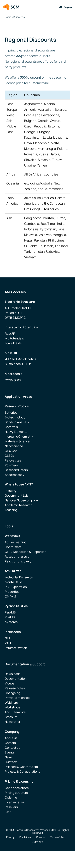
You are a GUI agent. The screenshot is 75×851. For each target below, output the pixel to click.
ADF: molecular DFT (18, 308)
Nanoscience (14, 446)
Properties (12, 592)
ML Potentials (14, 338)
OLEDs (9, 456)
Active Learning (16, 542)
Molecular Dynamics (19, 577)
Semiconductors (16, 470)
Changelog (12, 693)
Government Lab (16, 495)
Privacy (10, 837)
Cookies (40, 837)
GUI (7, 638)
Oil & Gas (11, 451)
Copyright (37, 841)
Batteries (11, 412)
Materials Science (17, 441)
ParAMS (10, 612)
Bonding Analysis (17, 422)
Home (8, 17)
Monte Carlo (13, 582)
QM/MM (10, 596)
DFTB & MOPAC (15, 318)
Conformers (13, 547)
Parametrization (16, 648)
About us (11, 738)
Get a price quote (17, 788)
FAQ (8, 812)
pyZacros (11, 622)
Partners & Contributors (21, 767)
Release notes (15, 688)
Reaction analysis (17, 556)
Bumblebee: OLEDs (18, 364)
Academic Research (18, 505)
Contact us (12, 747)
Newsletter (12, 722)
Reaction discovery (18, 561)
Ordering (11, 797)
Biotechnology (15, 417)
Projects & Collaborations (22, 771)
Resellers (11, 807)
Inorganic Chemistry (19, 436)
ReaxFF (10, 333)
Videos (9, 683)
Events (10, 752)
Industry (10, 491)
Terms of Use (57, 837)
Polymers (11, 465)
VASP (8, 643)
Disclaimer (25, 837)
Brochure (11, 717)
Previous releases (17, 698)
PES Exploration (16, 587)
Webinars (11, 702)
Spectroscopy (14, 475)
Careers (10, 743)
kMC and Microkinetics (20, 359)
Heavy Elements (16, 432)
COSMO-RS (13, 380)
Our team (11, 762)
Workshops (12, 707)
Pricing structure (16, 793)
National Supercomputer (22, 500)
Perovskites (13, 460)
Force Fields (13, 343)
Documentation (16, 678)
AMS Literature (15, 712)
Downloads (12, 674)
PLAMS (10, 617)
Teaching (11, 510)
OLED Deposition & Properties (25, 552)
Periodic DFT (13, 313)
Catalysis (11, 427)
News (9, 757)
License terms (15, 802)
